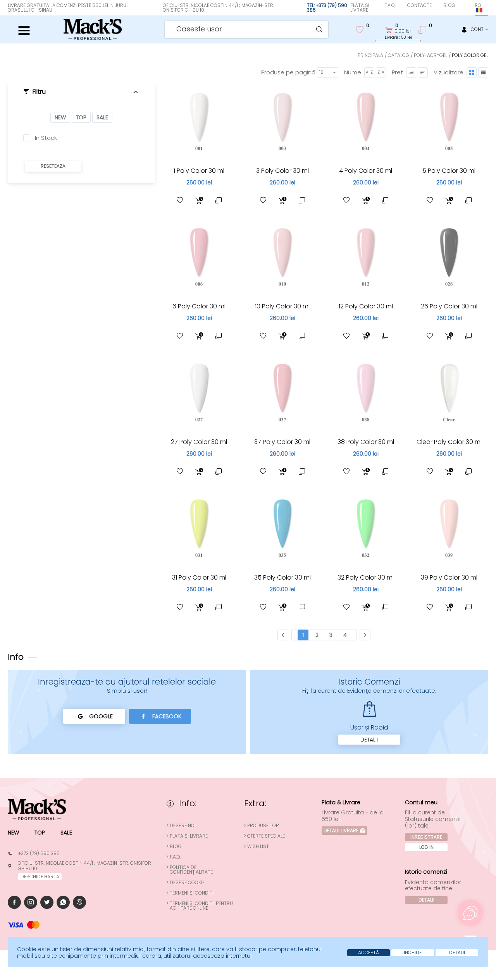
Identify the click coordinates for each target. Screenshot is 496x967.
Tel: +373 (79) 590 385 (327, 7)
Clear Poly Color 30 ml (449, 441)
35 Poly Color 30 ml (282, 577)
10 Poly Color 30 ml (282, 306)
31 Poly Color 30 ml (199, 577)
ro (478, 5)
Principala (370, 55)
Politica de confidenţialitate (191, 869)
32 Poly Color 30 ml (366, 577)
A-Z (369, 72)
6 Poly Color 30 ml (199, 306)
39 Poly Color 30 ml (449, 577)
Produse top (263, 825)
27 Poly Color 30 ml (199, 441)
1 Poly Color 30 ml (199, 170)
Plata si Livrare (359, 7)
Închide (413, 952)
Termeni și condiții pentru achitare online (201, 905)
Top (81, 117)
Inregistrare (426, 837)
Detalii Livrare (341, 830)
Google (101, 716)
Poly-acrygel (430, 55)
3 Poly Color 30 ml (282, 170)
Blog (449, 5)
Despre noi (183, 825)
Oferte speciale (266, 836)
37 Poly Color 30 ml (282, 441)
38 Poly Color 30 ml (366, 441)
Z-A (380, 72)
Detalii (369, 739)
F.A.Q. (390, 5)
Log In (426, 847)
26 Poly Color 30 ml (449, 306)
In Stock (46, 137)
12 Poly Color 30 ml (366, 306)
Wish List (258, 846)
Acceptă (368, 952)
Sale (102, 117)
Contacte (419, 5)
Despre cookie (187, 882)
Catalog (398, 55)
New (60, 117)
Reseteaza (53, 166)
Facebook (166, 716)
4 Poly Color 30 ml (365, 170)
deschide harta (40, 876)
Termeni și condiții (192, 893)
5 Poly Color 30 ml (448, 170)
